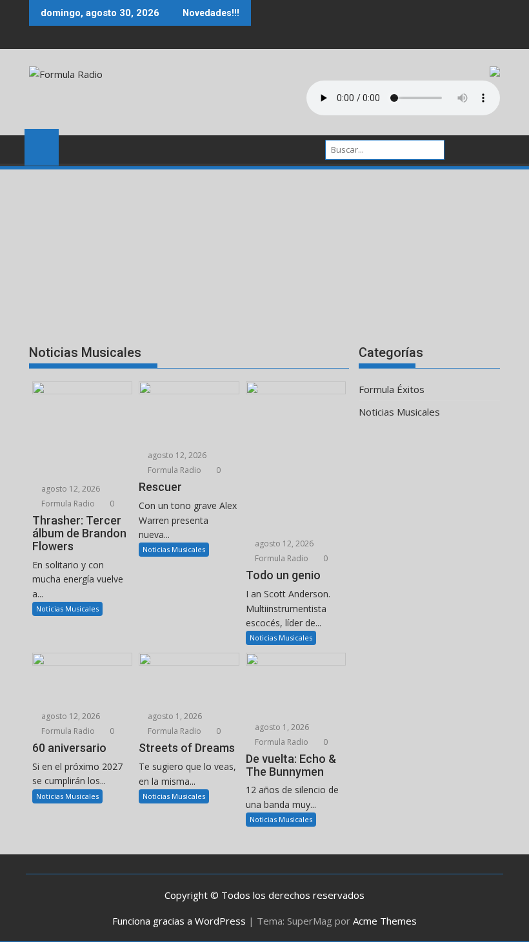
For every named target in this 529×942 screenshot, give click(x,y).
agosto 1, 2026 (174, 716)
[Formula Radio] (42, 145)
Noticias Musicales (67, 608)
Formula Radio (67, 503)
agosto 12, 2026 (69, 488)
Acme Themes (385, 920)
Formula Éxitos (391, 389)
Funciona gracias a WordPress (179, 920)
